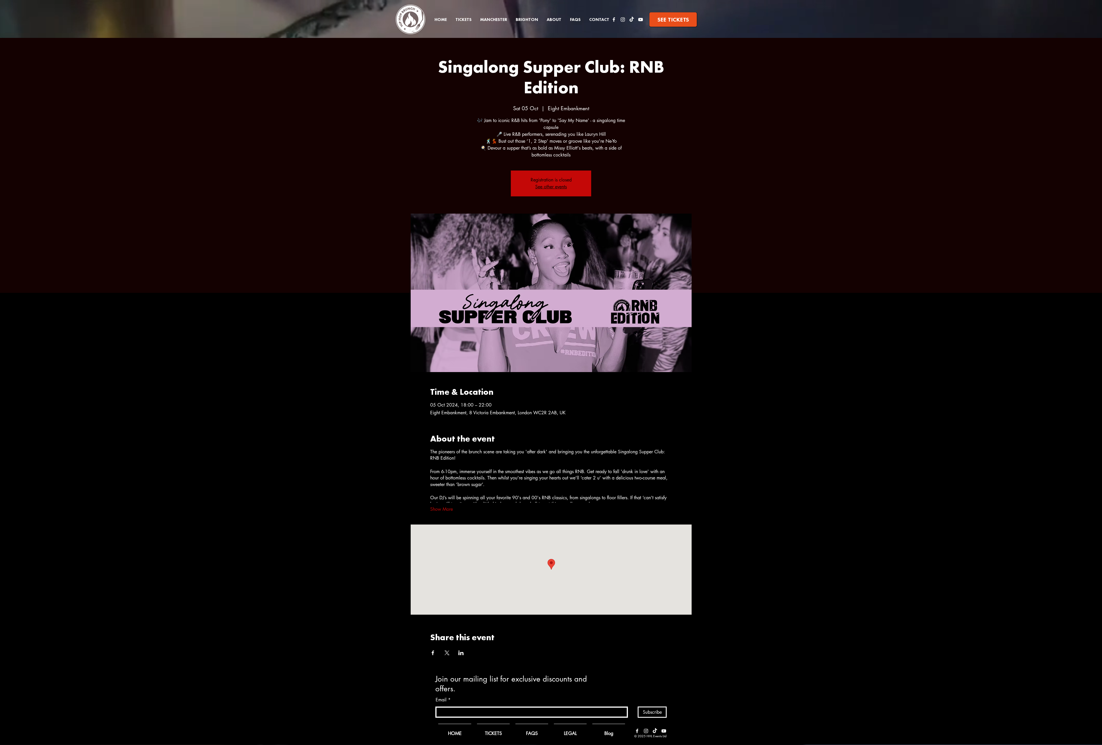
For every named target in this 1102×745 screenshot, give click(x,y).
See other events (551, 187)
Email (441, 700)
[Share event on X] (447, 653)
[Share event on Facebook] (433, 653)
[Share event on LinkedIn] (461, 653)
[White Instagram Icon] (623, 19)
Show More (441, 509)
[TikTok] (632, 19)
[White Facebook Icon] (614, 19)
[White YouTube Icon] (640, 19)
